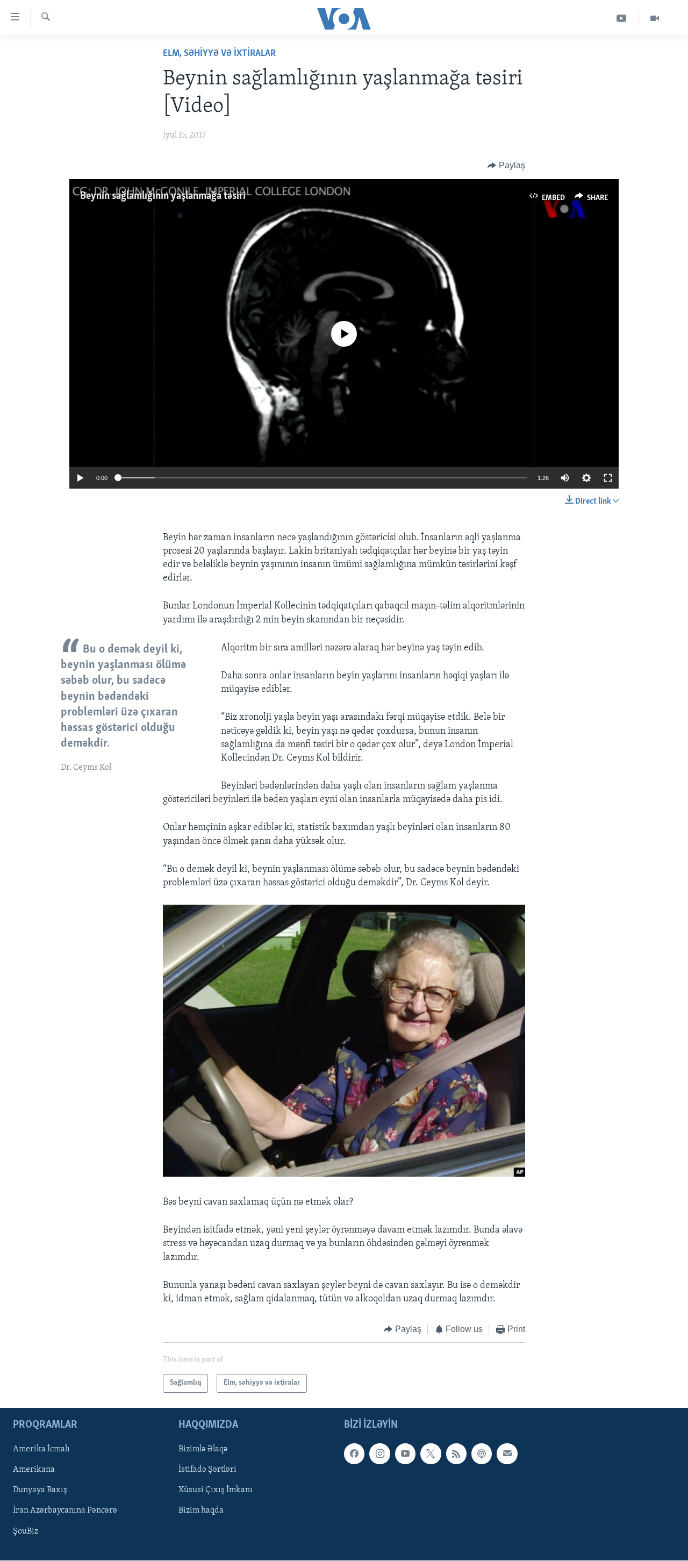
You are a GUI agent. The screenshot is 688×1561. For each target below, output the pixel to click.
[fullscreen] (608, 478)
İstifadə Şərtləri (207, 1469)
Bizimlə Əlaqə (203, 1449)
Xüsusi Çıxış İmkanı (215, 1490)
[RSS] (456, 1453)
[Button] (506, 166)
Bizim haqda (201, 1510)
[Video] (655, 18)
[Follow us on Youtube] (405, 1453)
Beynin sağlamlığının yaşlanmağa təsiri (163, 196)
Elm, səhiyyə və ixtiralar (219, 54)
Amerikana (34, 1469)
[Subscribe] (507, 1453)
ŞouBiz (25, 1531)
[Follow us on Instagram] (379, 1453)
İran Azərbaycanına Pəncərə (65, 1510)
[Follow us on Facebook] (354, 1453)
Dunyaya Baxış (40, 1490)
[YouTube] (622, 18)
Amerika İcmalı (41, 1449)
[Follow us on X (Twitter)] (430, 1453)
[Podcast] (481, 1453)
